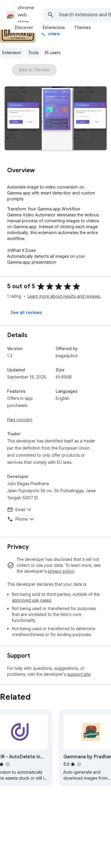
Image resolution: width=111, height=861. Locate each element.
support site (79, 674)
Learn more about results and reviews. (64, 296)
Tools (33, 52)
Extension (11, 52)
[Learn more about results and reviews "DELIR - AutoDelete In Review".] (7, 764)
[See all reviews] (26, 312)
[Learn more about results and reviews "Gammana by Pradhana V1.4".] (79, 764)
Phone (21, 519)
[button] (55, 119)
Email (20, 509)
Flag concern (19, 419)
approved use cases (31, 600)
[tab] (24, 27)
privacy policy (61, 571)
